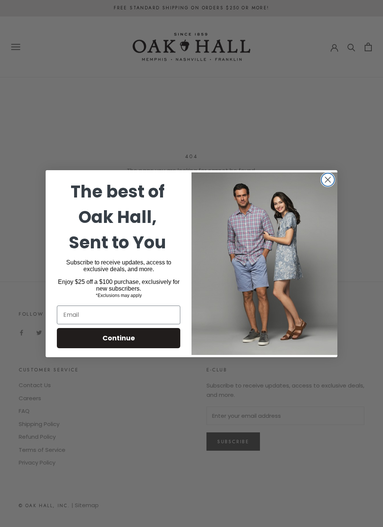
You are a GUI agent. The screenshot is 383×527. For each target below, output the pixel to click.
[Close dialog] (327, 179)
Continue (118, 338)
